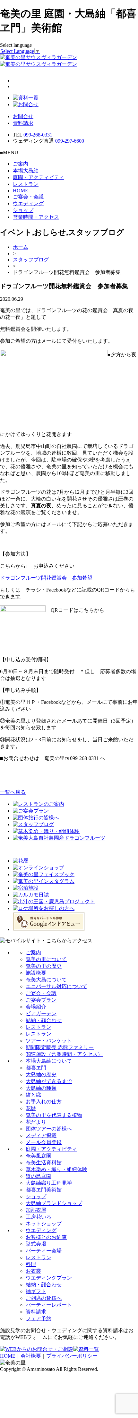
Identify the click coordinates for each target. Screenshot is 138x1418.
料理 (31, 1264)
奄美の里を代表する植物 (54, 1115)
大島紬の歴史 (41, 1074)
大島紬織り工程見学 (49, 1183)
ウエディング (28, 203)
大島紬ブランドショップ (54, 1203)
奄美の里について (46, 959)
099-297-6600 (69, 141)
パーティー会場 (44, 1250)
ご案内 (20, 164)
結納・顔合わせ (44, 1020)
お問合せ (23, 116)
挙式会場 (36, 1244)
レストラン (26, 184)
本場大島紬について (49, 1061)
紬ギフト (36, 1291)
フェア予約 (38, 1318)
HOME (20, 190)
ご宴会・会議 (28, 196)
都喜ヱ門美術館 (44, 1189)
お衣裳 (33, 1271)
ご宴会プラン (41, 1000)
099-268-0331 (37, 134)
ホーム (20, 247)
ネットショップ (44, 1223)
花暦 (31, 1108)
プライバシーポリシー (72, 1356)
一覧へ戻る (13, 792)
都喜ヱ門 (36, 1067)
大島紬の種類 (41, 1088)
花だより (36, 1122)
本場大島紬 (26, 170)
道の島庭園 (38, 1176)
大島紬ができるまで (49, 1081)
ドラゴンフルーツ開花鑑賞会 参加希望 (46, 578)
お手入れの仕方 (44, 1101)
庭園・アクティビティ (38, 177)
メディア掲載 (41, 1135)
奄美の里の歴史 (44, 966)
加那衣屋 (36, 1210)
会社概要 (31, 1356)
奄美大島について (46, 979)
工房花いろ (38, 1217)
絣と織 (33, 1095)
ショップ (23, 210)
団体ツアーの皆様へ (49, 1128)
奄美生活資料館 (44, 1162)
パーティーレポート (49, 1305)
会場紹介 (36, 1006)
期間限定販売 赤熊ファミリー (60, 1047)
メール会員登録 (44, 1142)
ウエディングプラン (49, 1278)
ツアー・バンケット (49, 1040)
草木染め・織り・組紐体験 (56, 1169)
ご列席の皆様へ (44, 1298)
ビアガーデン (41, 1013)
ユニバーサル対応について (56, 986)
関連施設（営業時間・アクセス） (64, 1054)
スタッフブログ (31, 259)
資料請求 (23, 123)
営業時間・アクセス (36, 217)
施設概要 (36, 973)
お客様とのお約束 (46, 1237)
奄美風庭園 (38, 1156)
